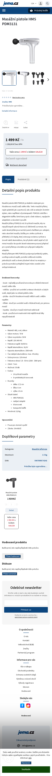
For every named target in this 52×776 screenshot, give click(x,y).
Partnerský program (26, 652)
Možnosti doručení (18, 165)
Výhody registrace (26, 682)
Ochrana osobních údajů (26, 674)
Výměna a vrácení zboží (26, 678)
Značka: (7, 102)
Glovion (26, 687)
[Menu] (4, 10)
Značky (26, 648)
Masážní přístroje (39, 449)
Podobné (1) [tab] (23, 179)
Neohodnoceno (18, 97)
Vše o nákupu (26, 666)
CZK (32, 3)
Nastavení (26, 763)
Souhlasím (26, 769)
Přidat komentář (9, 574)
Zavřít (41, 132)
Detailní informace (9, 111)
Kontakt (26, 640)
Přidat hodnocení (13, 556)
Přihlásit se (26, 610)
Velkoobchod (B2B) (26, 644)
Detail (11, 510)
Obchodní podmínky (26, 670)
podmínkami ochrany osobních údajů (26, 617)
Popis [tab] (8, 179)
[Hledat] (47, 3)
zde (30, 758)
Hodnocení (26, 691)
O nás (26, 636)
